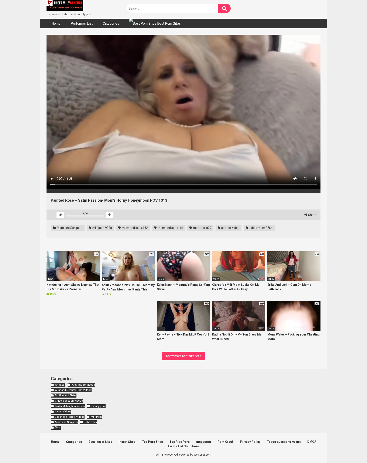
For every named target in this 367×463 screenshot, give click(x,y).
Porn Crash (225, 441)
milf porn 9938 (102, 227)
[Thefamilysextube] (65, 6)
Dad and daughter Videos (70, 406)
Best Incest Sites (100, 441)
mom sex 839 (201, 227)
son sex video (230, 227)
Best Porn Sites (168, 23)
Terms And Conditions (183, 446)
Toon (58, 427)
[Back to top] (353, 450)
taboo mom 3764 (260, 227)
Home (56, 23)
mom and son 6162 (134, 227)
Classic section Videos (69, 400)
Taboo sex (90, 422)
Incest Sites (127, 441)
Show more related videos (183, 356)
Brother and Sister (65, 395)
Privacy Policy (250, 441)
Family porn (98, 406)
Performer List (82, 23)
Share (312, 215)
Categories (111, 23)
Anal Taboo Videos (83, 384)
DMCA (311, 441)
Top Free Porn (179, 441)
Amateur (60, 384)
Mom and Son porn (69, 227)
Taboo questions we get (284, 441)
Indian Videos (63, 411)
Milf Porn (96, 416)
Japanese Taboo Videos (70, 416)
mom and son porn (170, 227)
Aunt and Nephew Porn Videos (73, 390)
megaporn (203, 441)
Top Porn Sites (152, 441)
